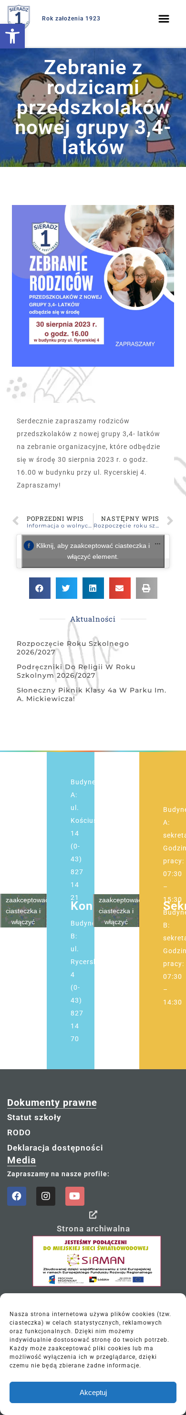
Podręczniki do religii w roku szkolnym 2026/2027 (76, 671)
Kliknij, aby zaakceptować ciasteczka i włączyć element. (93, 551)
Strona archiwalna (93, 1228)
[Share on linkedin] (93, 588)
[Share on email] (120, 588)
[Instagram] (45, 1196)
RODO (19, 1132)
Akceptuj (93, 1392)
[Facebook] (16, 1196)
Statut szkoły (34, 1117)
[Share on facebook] (40, 588)
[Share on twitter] (66, 588)
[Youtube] (74, 1196)
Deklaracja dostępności (55, 1147)
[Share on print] (146, 588)
